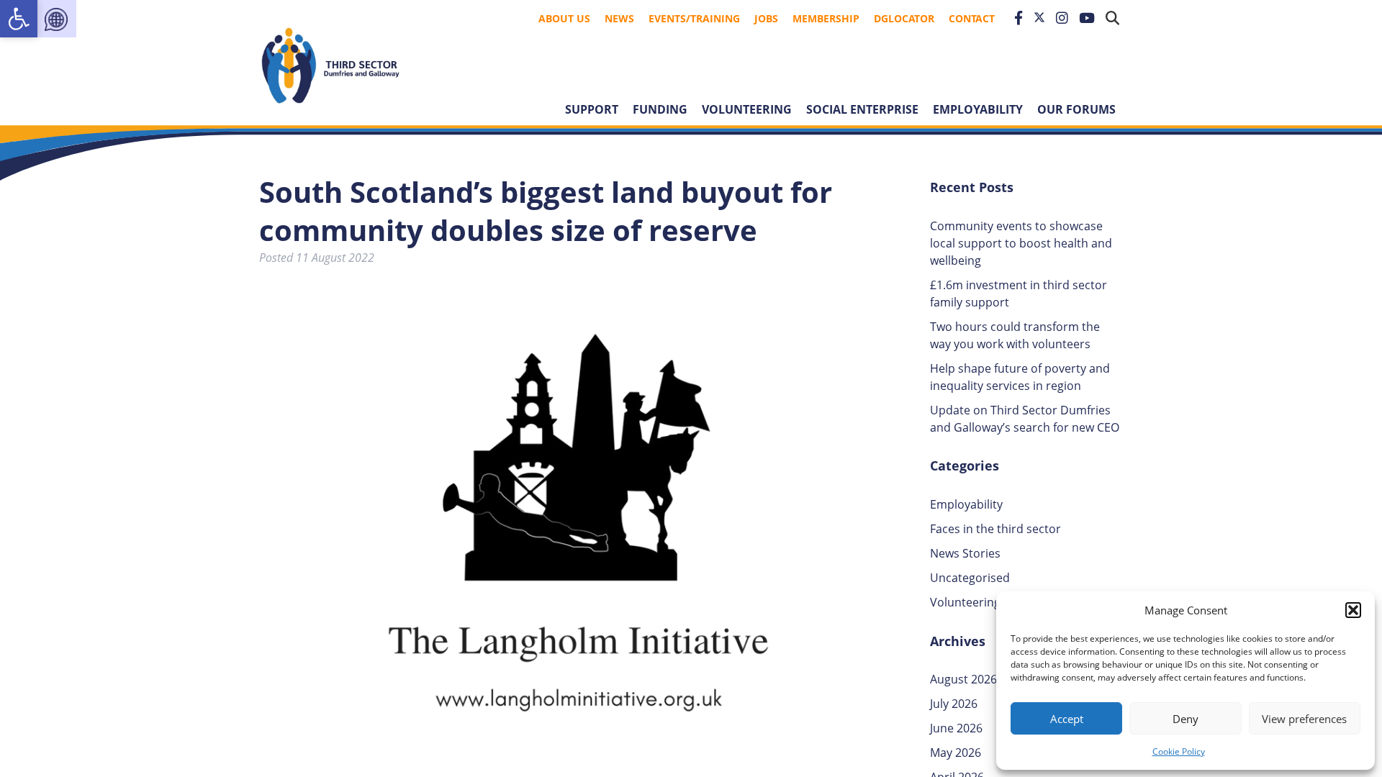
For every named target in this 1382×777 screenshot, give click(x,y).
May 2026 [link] (955, 752)
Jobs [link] (766, 18)
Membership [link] (825, 18)
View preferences (1304, 719)
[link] (18, 18)
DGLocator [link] (904, 18)
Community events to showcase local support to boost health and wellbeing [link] (1021, 243)
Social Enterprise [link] (862, 109)
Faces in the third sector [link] (995, 529)
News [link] (619, 18)
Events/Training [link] (694, 18)
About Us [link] (564, 18)
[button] (1353, 610)
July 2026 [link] (953, 704)
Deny (1185, 719)
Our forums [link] (1076, 109)
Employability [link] (978, 109)
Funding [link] (660, 109)
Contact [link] (972, 18)
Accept (1066, 719)
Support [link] (591, 109)
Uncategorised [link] (970, 578)
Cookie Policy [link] (1178, 751)
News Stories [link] (965, 553)
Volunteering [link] (747, 109)
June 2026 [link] (956, 728)
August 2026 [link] (963, 679)
